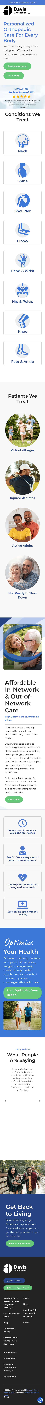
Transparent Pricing (17, 2)
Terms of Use (8, 1392)
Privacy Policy (31, 1390)
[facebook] (4, 1397)
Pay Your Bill (31, 2)
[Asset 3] (15, 1265)
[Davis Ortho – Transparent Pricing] (22, 625)
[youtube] (8, 1397)
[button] (5, 1101)
